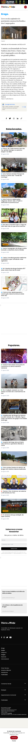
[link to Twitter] (7, 637)
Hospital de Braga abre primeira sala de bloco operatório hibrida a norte (12, 427)
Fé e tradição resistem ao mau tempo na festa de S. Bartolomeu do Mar (13, 375)
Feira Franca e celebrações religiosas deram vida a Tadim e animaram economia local (14, 185)
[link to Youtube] (10, 637)
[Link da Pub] (14, 2)
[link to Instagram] (4, 637)
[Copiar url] (21, 118)
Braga (3, 648)
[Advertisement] (14, 318)
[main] (14, 313)
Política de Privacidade (6, 553)
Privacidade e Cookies (6, 707)
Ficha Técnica (5, 668)
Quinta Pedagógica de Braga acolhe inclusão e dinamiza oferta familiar (11, 234)
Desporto (4, 652)
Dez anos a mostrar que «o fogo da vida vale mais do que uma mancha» (12, 210)
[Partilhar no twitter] (10, 118)
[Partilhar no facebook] (6, 118)
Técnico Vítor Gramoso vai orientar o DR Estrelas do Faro (13, 476)
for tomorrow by (6, 713)
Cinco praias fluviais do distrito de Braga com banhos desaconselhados (13, 453)
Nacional (3, 657)
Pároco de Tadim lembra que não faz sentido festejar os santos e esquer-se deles (12, 135)
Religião (3, 654)
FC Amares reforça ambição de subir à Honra (12, 500)
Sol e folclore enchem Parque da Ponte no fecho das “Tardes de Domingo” (13, 159)
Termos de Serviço (18, 553)
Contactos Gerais (6, 684)
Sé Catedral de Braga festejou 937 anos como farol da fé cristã (12, 269)
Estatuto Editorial (6, 670)
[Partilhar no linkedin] (17, 118)
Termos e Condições (5, 708)
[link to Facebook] (1, 637)
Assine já (14, 737)
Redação (3, 690)
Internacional (5, 659)
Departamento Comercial (8, 695)
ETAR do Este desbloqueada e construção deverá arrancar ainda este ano (13, 278)
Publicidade (4, 674)
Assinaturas (4, 672)
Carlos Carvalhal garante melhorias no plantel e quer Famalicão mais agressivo (13, 258)
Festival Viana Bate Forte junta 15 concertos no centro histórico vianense (14, 350)
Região (3, 650)
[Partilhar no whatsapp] (14, 118)
